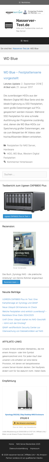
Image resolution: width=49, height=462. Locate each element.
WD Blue (17, 153)
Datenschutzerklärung (19, 448)
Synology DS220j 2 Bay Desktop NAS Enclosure (24, 415)
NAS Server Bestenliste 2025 (28, 444)
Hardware (9, 149)
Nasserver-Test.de (26, 22)
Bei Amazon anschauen (26, 423)
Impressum (34, 448)
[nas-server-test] (24, 13)
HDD (9, 153)
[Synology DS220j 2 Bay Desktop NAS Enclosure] (24, 400)
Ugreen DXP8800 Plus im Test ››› (17, 216)
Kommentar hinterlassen (20, 162)
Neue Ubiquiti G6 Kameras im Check (19, 307)
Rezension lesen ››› (11, 282)
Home (11, 444)
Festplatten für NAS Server (21, 145)
